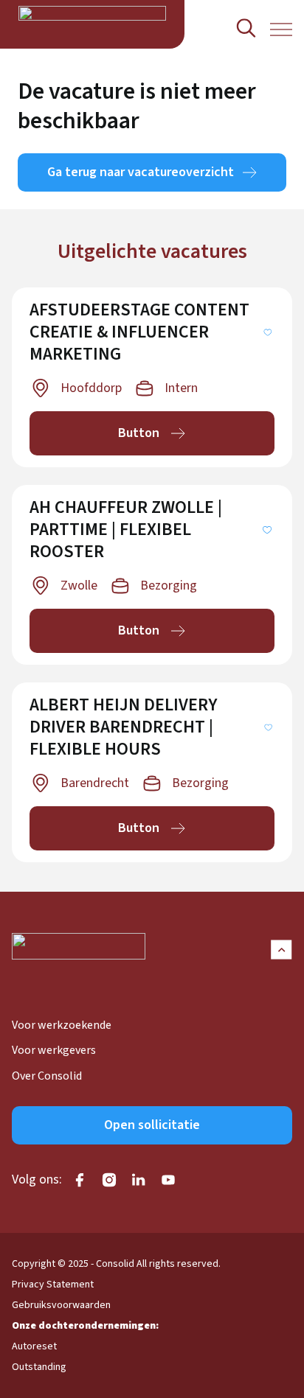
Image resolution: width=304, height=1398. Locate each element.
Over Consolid (47, 1076)
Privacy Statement (53, 1284)
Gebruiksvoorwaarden (61, 1305)
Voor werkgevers (54, 1050)
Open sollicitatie (152, 1125)
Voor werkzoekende (61, 1025)
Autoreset (34, 1346)
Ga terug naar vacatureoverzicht (140, 172)
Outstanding (39, 1367)
